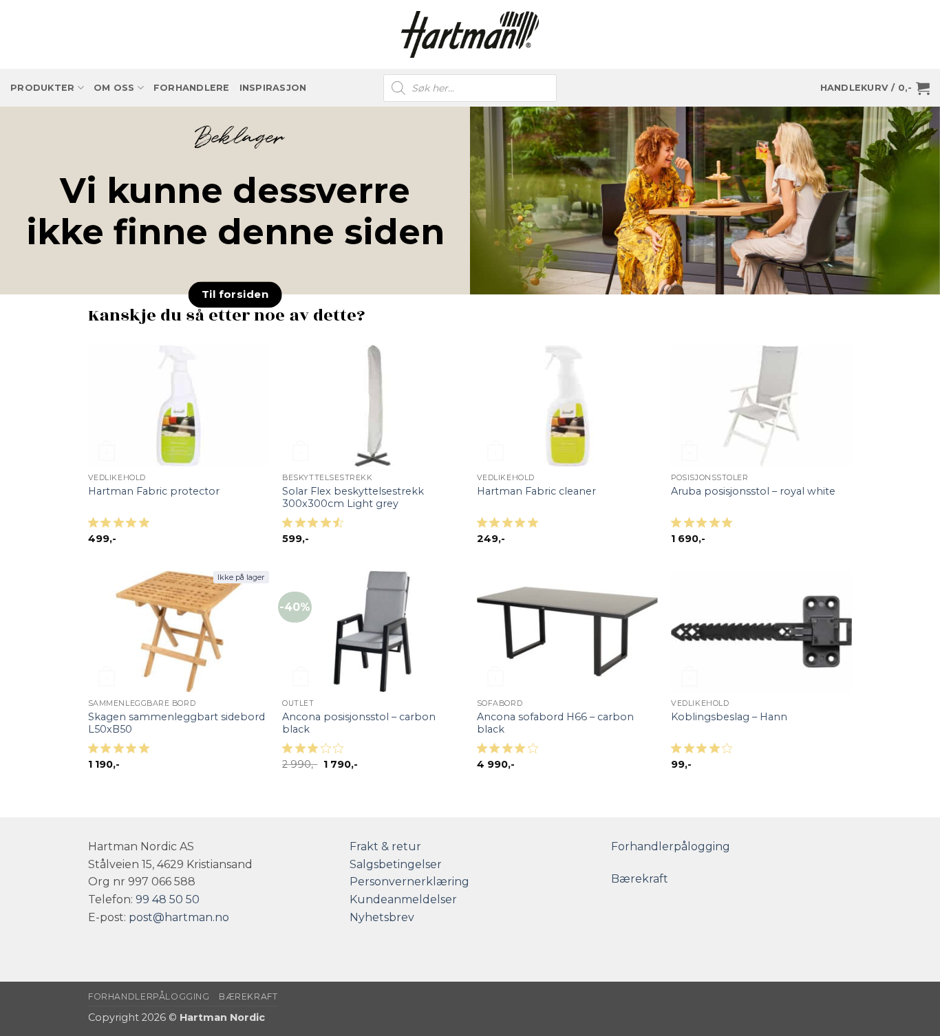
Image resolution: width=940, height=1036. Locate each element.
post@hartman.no (179, 917)
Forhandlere (191, 88)
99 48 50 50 (168, 899)
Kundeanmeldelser (403, 899)
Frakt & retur (385, 846)
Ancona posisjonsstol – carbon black (359, 723)
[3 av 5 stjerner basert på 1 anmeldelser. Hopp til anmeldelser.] (315, 752)
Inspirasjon (273, 88)
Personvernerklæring (409, 881)
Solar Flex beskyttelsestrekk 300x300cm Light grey (353, 497)
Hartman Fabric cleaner (536, 491)
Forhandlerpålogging (670, 846)
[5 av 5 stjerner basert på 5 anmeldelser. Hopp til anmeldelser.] (121, 752)
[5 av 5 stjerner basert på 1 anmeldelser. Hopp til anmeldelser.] (121, 527)
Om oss (114, 88)
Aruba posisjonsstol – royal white (753, 491)
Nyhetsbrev (382, 917)
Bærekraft (639, 878)
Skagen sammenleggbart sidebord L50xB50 (176, 723)
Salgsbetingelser (396, 864)
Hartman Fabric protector (154, 491)
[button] (875, 88)
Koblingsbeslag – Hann (729, 717)
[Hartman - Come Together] (470, 35)
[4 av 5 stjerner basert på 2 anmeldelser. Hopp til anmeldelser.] (510, 752)
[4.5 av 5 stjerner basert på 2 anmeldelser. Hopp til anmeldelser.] (315, 527)
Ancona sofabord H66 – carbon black (555, 723)
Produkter (42, 88)
